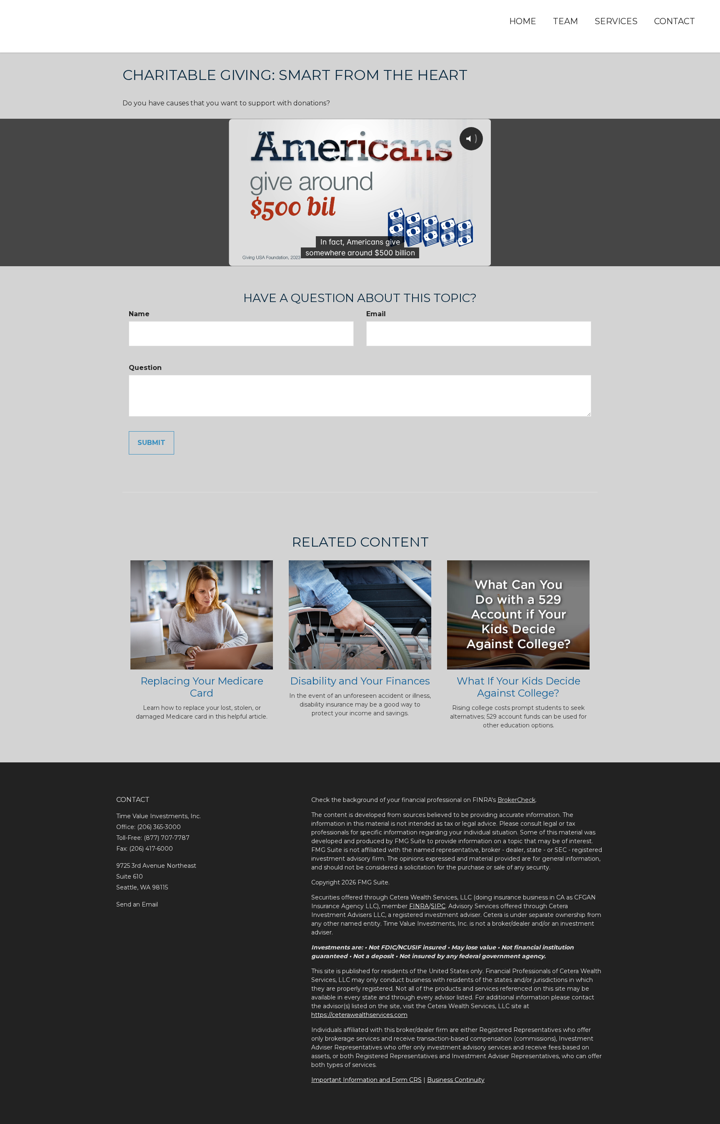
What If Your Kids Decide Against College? (518, 687)
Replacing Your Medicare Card (201, 687)
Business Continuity (456, 1080)
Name (139, 314)
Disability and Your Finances (360, 681)
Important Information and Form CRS (366, 1080)
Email (376, 314)
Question (145, 368)
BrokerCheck (516, 800)
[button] (565, 21)
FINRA (419, 906)
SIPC (438, 906)
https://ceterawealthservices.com (359, 1015)
